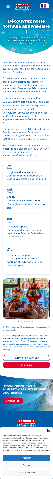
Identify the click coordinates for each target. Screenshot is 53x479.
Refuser (26, 465)
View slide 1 (18, 321)
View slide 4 (27, 321)
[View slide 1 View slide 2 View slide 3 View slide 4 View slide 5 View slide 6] (26, 300)
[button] (49, 430)
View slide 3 (24, 321)
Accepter (27, 458)
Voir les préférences (26, 472)
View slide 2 (21, 321)
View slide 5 (29, 321)
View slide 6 (32, 321)
